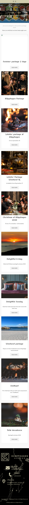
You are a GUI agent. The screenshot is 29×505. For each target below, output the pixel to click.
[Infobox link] (14, 468)
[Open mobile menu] (2, 5)
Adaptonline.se (19, 502)
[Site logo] (14, 5)
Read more (14, 67)
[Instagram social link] (15, 1)
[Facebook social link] (13, 1)
